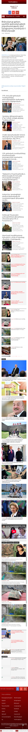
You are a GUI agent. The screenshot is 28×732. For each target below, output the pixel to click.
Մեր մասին (3, 688)
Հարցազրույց (17, 706)
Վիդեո (3, 711)
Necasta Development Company (17, 727)
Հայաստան (17, 714)
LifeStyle (16, 711)
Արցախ (3, 359)
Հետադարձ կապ (10, 688)
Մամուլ (4, 629)
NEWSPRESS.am (5, 55)
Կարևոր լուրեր (5, 280)
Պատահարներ (5, 706)
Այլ (2, 719)
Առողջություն (17, 700)
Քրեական (16, 703)
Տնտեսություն (17, 697)
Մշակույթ (4, 656)
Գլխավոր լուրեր (6, 253)
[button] (25, 36)
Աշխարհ (4, 443)
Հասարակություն (6, 716)
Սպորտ (4, 703)
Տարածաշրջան (18, 716)
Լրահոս (4, 308)
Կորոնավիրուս (13, 2)
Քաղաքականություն (7, 697)
